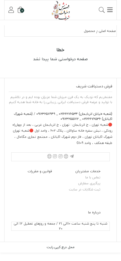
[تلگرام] (72, 156)
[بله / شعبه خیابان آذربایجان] (66, 156)
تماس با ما (92, 177)
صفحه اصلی (107, 31)
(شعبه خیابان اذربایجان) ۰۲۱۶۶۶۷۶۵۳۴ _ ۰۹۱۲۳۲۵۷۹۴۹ (73, 114)
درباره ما (94, 212)
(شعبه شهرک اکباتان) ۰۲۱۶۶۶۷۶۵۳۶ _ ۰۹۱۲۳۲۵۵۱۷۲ (63, 116)
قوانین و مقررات (40, 171)
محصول (89, 31)
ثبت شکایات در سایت (84, 189)
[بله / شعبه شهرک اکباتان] (49, 156)
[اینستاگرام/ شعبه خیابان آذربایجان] (60, 156)
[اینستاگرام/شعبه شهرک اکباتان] (55, 156)
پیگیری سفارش (89, 183)
